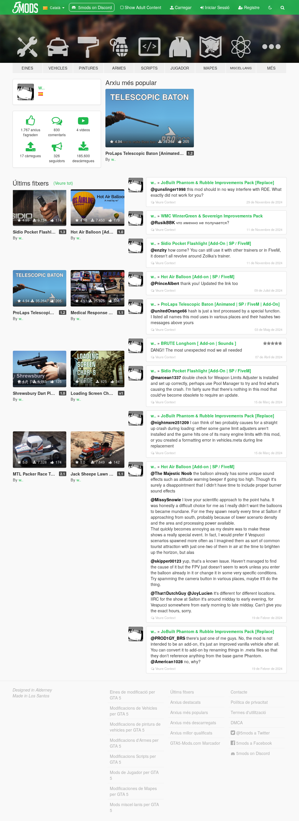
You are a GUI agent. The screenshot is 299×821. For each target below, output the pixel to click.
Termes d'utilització (248, 712)
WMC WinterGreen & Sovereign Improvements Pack (212, 216)
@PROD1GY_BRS (168, 638)
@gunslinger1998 (168, 189)
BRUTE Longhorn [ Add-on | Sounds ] (198, 343)
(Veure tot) (63, 183)
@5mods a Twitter (252, 733)
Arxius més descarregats (193, 722)
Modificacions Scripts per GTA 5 (133, 759)
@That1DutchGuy (168, 593)
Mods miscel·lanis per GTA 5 (134, 807)
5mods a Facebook (253, 743)
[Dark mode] (270, 7)
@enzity (159, 250)
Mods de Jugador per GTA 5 (134, 775)
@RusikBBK (163, 222)
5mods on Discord (252, 753)
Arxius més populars (189, 712)
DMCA (237, 722)
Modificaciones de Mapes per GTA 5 (133, 791)
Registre (251, 7)
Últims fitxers (182, 692)
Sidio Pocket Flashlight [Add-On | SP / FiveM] (206, 243)
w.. (41, 87)
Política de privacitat (249, 702)
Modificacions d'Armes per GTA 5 (134, 743)
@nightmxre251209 (170, 422)
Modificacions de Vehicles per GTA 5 (133, 711)
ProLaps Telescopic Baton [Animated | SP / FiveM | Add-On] (220, 304)
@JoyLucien (200, 593)
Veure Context (165, 202)
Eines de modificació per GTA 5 (132, 695)
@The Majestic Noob (171, 473)
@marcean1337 (166, 377)
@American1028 (167, 661)
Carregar (183, 7)
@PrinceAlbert (165, 283)
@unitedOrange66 (169, 311)
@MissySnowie (166, 499)
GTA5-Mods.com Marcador (195, 743)
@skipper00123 (166, 561)
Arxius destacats (185, 702)
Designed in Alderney (32, 690)
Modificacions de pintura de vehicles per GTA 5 (135, 727)
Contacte (239, 692)
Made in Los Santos (31, 696)
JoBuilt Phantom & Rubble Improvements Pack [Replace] (217, 182)
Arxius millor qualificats (191, 733)
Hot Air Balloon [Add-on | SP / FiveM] (197, 276)
